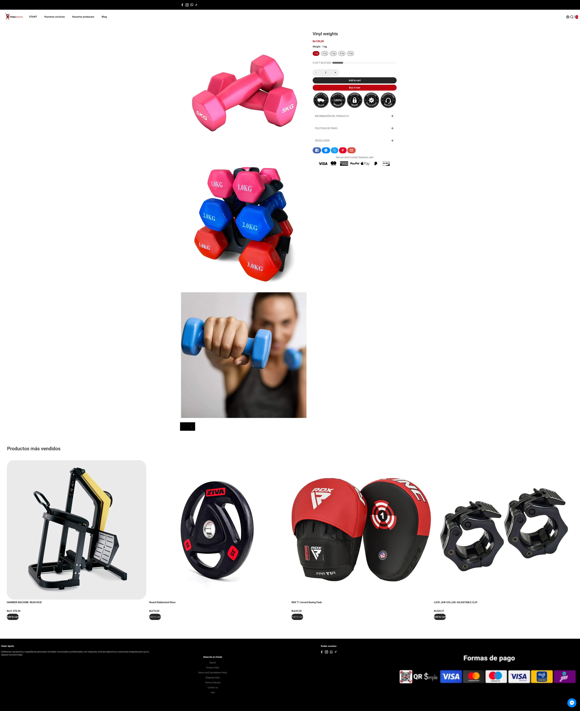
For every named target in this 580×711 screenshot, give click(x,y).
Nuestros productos (83, 16)
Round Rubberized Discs (162, 602)
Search (212, 662)
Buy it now (354, 87)
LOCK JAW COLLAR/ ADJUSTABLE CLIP (455, 602)
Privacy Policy (212, 667)
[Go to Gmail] (351, 150)
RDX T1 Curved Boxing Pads (307, 602)
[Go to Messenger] (326, 150)
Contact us (213, 687)
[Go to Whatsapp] (192, 4)
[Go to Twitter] (334, 150)
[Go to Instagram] (187, 4)
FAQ (213, 692)
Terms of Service (212, 682)
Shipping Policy (213, 677)
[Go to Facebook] (182, 4)
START (33, 16)
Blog (104, 16)
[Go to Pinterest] (342, 150)
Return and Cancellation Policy (212, 672)
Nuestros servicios (54, 16)
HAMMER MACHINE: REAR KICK (24, 602)
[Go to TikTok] (196, 4)
